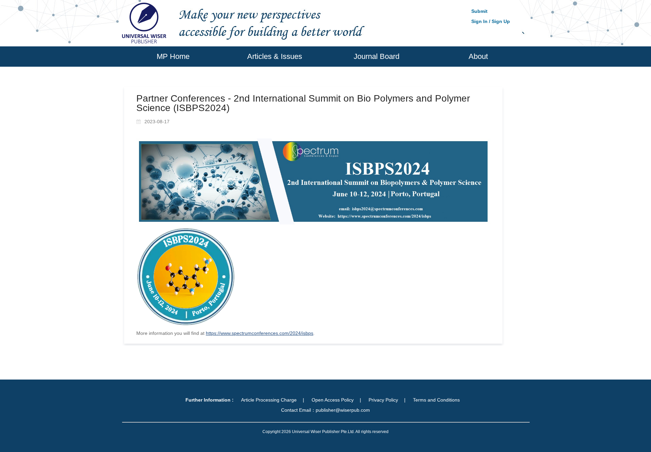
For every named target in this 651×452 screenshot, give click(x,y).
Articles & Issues (274, 56)
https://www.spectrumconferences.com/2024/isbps (259, 333)
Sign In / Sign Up (490, 21)
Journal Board (376, 56)
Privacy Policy (383, 400)
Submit (479, 11)
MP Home (173, 56)
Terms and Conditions (436, 400)
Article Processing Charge (269, 400)
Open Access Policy (333, 400)
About (478, 56)
